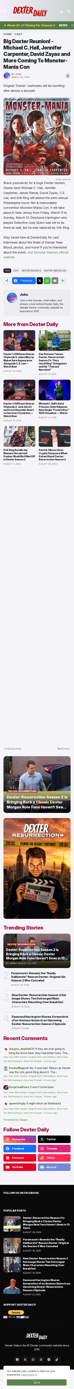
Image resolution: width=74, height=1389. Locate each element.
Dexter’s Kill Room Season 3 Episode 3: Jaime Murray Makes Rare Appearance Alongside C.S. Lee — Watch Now (18, 360)
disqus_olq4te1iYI (21, 1049)
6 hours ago (50, 1080)
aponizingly (17, 1103)
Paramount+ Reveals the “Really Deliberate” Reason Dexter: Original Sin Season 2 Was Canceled (38, 976)
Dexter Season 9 (31, 270)
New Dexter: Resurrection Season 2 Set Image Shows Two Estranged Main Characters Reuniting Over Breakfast (39, 998)
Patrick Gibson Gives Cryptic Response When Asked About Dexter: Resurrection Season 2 (53, 454)
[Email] (54, 280)
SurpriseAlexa (19, 1087)
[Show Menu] (4, 11)
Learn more (27, 1374)
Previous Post (13, 748)
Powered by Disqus (15, 1119)
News (63, 25)
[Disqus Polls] (37, 514)
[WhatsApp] (47, 280)
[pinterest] (49, 1359)
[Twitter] (40, 280)
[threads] (41, 1359)
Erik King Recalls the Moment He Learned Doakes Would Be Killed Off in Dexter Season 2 (19, 454)
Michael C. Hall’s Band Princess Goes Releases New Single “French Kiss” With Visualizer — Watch (54, 408)
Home (7, 34)
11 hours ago (50, 1096)
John (24, 295)
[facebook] (17, 1359)
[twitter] (25, 1359)
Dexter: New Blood (55, 270)
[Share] (68, 75)
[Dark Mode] (62, 12)
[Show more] (62, 280)
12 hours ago (50, 1113)
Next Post (62, 748)
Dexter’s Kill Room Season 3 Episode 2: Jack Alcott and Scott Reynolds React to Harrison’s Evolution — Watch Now (18, 410)
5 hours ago (50, 1061)
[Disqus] (37, 604)
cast (18, 34)
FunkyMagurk (19, 1068)
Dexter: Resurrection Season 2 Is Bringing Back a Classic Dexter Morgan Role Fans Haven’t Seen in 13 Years (46, 1223)
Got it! (37, 1382)
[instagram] (33, 1359)
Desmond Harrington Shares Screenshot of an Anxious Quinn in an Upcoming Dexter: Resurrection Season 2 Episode (40, 1020)
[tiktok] (57, 1359)
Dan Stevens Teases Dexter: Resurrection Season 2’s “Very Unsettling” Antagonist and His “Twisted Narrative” (53, 362)
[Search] (69, 11)
